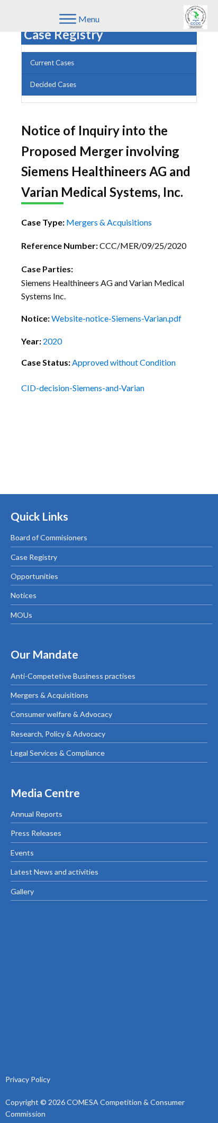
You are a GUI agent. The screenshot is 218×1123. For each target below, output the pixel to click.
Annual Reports (36, 813)
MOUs (21, 614)
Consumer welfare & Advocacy (61, 714)
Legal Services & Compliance (58, 752)
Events (22, 852)
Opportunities (34, 576)
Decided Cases (53, 84)
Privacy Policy (27, 1079)
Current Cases (52, 62)
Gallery (22, 891)
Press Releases (36, 832)
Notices (24, 595)
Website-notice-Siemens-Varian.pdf (116, 318)
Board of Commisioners (49, 537)
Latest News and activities (54, 871)
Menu (88, 19)
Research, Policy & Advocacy (58, 733)
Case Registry (34, 557)
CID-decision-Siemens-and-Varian (82, 388)
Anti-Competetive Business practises (73, 675)
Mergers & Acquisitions (49, 694)
